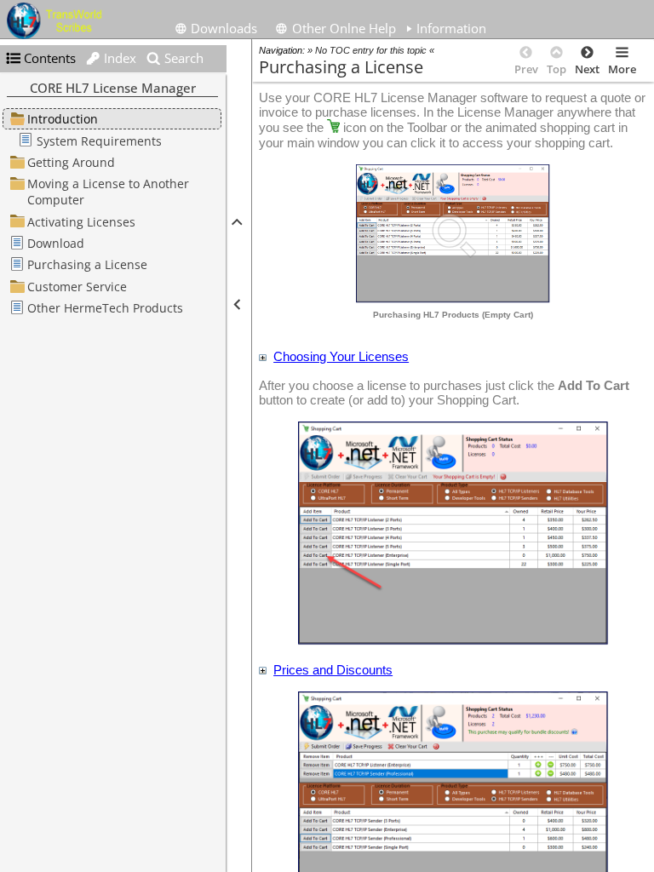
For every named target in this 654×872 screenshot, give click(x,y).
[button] (236, 221)
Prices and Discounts (333, 670)
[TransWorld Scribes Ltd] (57, 21)
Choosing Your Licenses (341, 356)
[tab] (446, 26)
